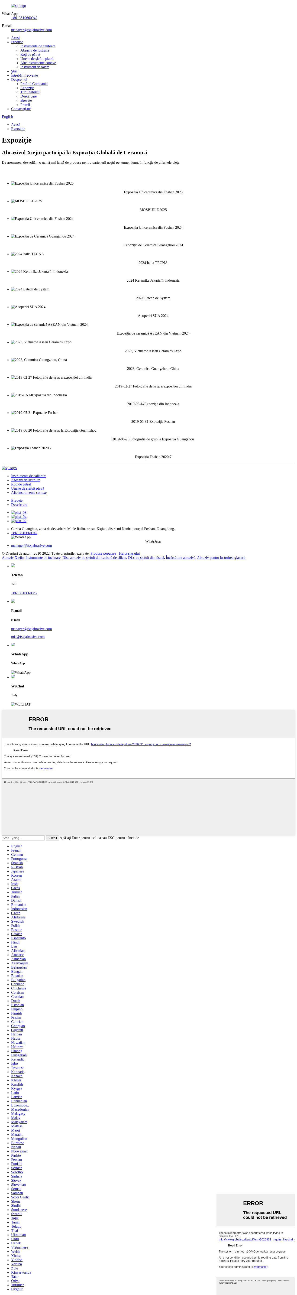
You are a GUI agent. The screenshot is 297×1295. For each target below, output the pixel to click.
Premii (25, 105)
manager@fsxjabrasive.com (31, 30)
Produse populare (103, 553)
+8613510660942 (24, 18)
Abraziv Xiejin (13, 558)
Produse (17, 42)
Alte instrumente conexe (38, 63)
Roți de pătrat (30, 54)
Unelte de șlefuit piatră (36, 59)
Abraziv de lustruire (34, 50)
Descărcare (28, 96)
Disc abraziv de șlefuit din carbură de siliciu (94, 558)
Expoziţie (27, 88)
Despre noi (19, 79)
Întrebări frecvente (24, 75)
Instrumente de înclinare (43, 558)
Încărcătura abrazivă (180, 558)
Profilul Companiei (34, 84)
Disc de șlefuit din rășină (146, 558)
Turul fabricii (29, 92)
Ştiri (14, 71)
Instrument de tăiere (34, 67)
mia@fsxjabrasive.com (28, 637)
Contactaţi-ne (21, 109)
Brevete (26, 100)
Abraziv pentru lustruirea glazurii (221, 558)
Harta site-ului (129, 553)
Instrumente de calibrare (37, 46)
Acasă (15, 38)
